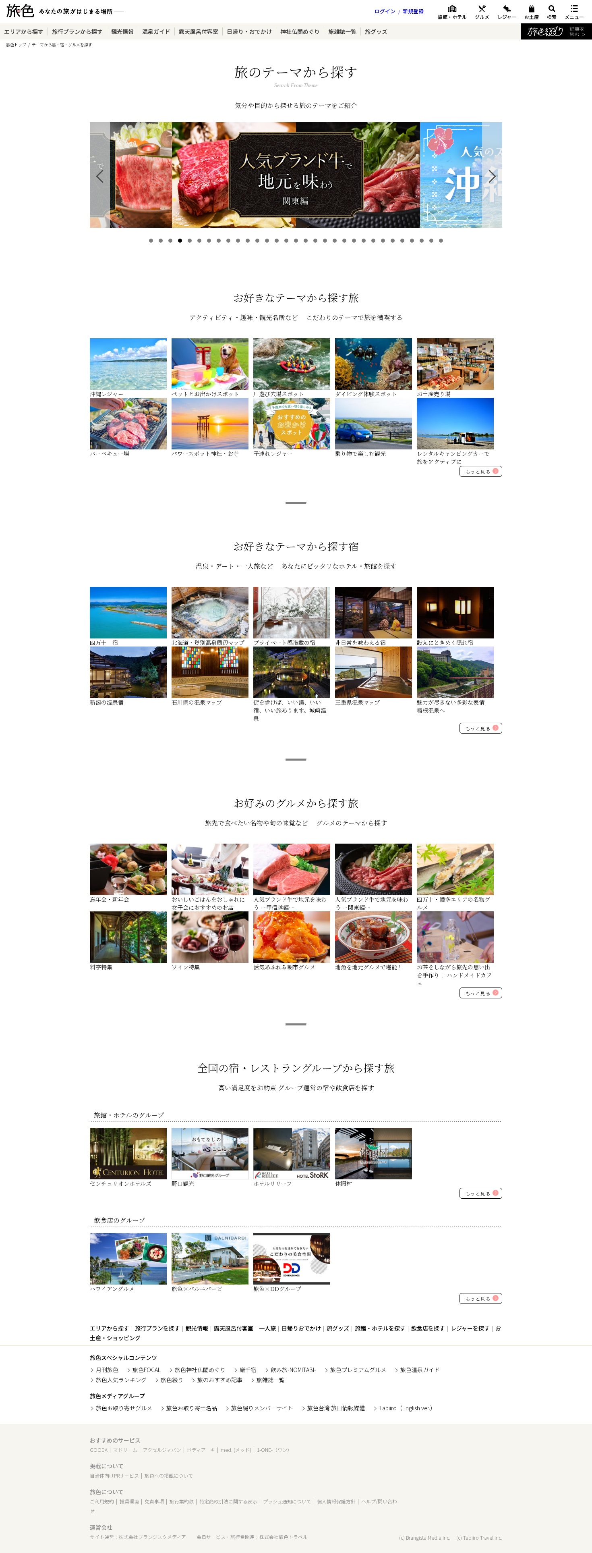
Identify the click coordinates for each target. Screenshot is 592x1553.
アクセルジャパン (162, 1449)
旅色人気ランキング (121, 1380)
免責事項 (154, 1501)
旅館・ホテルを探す (380, 1328)
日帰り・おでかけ (249, 31)
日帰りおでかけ (301, 1328)
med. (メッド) (236, 1449)
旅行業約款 (182, 1501)
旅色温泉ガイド (420, 1370)
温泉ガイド (156, 31)
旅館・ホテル (452, 16)
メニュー (574, 16)
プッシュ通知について (287, 1501)
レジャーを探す (470, 1328)
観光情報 (122, 31)
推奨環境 (129, 1501)
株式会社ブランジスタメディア (152, 1536)
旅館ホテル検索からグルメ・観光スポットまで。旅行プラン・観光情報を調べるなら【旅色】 (65, 13)
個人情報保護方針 (336, 1501)
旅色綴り (172, 1380)
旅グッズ (376, 31)
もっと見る (478, 471)
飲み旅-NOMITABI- (293, 1370)
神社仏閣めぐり (300, 31)
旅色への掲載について (169, 1475)
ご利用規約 (102, 1501)
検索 (552, 16)
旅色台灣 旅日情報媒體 (336, 1408)
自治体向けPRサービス (114, 1475)
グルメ (482, 16)
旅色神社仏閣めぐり (200, 1370)
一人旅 (267, 1328)
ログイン (385, 11)
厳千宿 (248, 1370)
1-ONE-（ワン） (274, 1449)
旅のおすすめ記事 (219, 1380)
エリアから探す (109, 1328)
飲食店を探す (428, 1328)
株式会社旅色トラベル (283, 1536)
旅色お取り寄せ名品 (191, 1408)
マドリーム (125, 1449)
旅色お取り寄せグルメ (124, 1408)
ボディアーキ (201, 1449)
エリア (23, 31)
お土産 (531, 16)
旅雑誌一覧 (342, 31)
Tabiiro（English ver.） (407, 1408)
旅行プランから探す (77, 31)
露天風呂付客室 (198, 31)
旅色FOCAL (146, 1370)
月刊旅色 (107, 1370)
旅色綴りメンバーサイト (262, 1408)
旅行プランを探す (157, 1328)
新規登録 (413, 11)
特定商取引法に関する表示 (228, 1501)
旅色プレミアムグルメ (358, 1370)
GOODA (99, 1449)
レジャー (506, 16)
